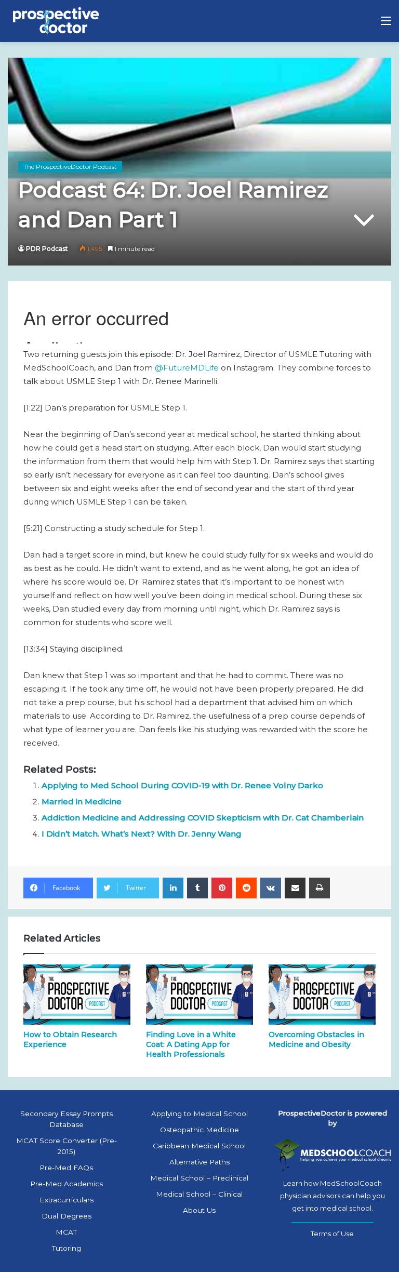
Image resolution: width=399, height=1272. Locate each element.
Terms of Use (332, 1233)
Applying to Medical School (199, 1113)
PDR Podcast (47, 249)
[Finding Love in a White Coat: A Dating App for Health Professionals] (199, 994)
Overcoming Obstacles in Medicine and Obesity (316, 1039)
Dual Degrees (66, 1216)
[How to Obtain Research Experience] (76, 994)
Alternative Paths (199, 1162)
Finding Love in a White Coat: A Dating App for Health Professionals (191, 1044)
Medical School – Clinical (199, 1194)
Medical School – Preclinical (199, 1178)
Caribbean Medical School (199, 1146)
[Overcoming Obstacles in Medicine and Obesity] (322, 994)
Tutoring (66, 1248)
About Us (199, 1210)
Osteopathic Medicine (199, 1129)
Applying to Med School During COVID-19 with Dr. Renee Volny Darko (182, 785)
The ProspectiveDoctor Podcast (70, 166)
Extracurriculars (66, 1200)
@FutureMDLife (187, 368)
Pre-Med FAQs (66, 1167)
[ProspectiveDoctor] (57, 21)
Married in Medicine (82, 801)
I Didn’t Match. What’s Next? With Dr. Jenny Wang (142, 834)
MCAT (66, 1232)
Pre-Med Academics (66, 1184)
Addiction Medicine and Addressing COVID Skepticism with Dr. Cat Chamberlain (203, 818)
